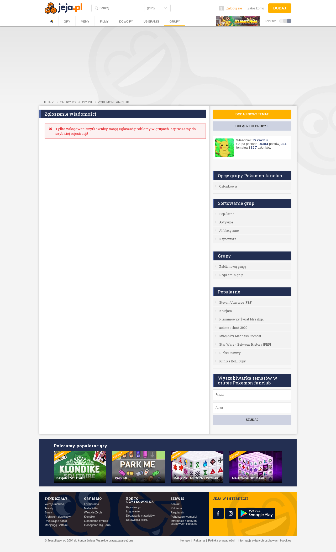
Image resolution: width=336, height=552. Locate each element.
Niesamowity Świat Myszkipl (241, 319)
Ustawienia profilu (137, 519)
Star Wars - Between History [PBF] (245, 344)
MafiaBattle (91, 508)
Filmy (104, 21)
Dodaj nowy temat (252, 114)
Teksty (49, 508)
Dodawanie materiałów (140, 515)
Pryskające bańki (56, 520)
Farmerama (91, 504)
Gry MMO (93, 498)
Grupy (175, 21)
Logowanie (133, 511)
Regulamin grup (231, 275)
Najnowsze (227, 239)
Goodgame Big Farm (97, 525)
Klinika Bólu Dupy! (232, 361)
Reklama (176, 508)
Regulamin (177, 512)
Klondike (89, 516)
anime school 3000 (233, 327)
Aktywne (226, 222)
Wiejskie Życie (93, 512)
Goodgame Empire (96, 520)
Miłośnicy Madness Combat (240, 336)
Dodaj (279, 8)
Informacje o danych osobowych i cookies (184, 522)
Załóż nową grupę (232, 266)
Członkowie (228, 186)
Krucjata (225, 311)
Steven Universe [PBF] (236, 302)
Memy (85, 21)
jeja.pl (49, 102)
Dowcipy (126, 21)
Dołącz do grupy (252, 126)
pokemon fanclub (113, 102)
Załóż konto (256, 8)
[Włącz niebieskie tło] (289, 20)
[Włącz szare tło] (285, 20)
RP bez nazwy (230, 353)
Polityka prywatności (184, 516)
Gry (67, 21)
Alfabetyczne (229, 230)
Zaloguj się (234, 8)
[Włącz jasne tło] (281, 20)
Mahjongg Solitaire (56, 525)
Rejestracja (133, 507)
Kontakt (175, 504)
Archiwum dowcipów (58, 516)
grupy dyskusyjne (76, 102)
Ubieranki (151, 21)
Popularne (226, 214)
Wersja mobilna (54, 504)
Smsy (48, 512)
